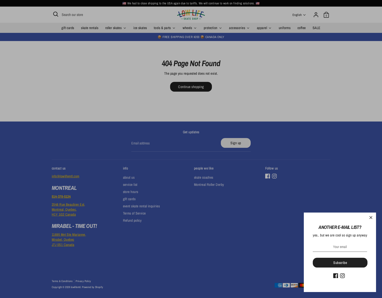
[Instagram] (342, 275)
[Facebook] (335, 275)
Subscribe (340, 262)
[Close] (370, 217)
